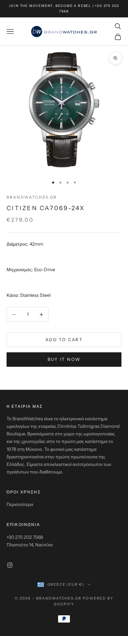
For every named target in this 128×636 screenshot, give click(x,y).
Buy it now (64, 359)
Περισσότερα (20, 504)
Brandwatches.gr (32, 197)
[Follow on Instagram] (10, 565)
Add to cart (64, 339)
